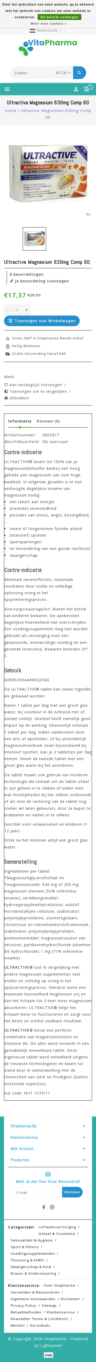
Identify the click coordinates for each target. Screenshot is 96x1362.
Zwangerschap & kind (31, 1266)
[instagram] (52, 1207)
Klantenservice (61, 1312)
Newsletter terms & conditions (39, 1318)
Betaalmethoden (26, 1312)
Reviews (48, 421)
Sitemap (49, 1305)
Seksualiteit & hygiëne (32, 1240)
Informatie (19, 421)
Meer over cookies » (49, 23)
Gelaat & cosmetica (57, 1233)
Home (11, 110)
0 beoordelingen (27, 274)
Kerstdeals (40, 1325)
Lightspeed (51, 1345)
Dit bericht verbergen (59, 17)
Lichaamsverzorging (57, 1227)
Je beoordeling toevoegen (42, 280)
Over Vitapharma (59, 1285)
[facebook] (44, 1207)
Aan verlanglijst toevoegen (36, 384)
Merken (18, 1325)
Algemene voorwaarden (33, 1298)
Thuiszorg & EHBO (27, 1260)
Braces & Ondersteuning (33, 1273)
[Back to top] (85, 1348)
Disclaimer (70, 1298)
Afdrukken (19, 397)
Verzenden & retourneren (35, 1292)
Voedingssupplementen (33, 1253)
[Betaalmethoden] (48, 1354)
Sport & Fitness (25, 1246)
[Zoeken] (79, 72)
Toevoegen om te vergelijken (39, 391)
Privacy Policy (23, 1305)
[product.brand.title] (16, 377)
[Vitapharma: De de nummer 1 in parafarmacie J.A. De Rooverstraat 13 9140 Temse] (48, 49)
